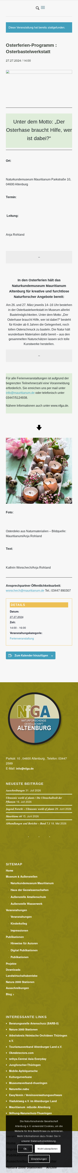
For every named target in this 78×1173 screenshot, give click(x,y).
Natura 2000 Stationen (20, 982)
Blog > (10, 994)
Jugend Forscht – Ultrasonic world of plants (30, 809)
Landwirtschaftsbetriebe (21, 975)
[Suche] (35, 8)
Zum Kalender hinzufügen (31, 655)
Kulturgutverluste (20, 1077)
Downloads (13, 969)
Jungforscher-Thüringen (25, 1065)
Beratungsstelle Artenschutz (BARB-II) (34, 1023)
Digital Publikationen (24, 950)
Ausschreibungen (15, 790)
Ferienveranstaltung (22, 638)
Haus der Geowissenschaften (30, 890)
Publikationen (15, 937)
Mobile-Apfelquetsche (23, 1071)
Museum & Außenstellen (21, 876)
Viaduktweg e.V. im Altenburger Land (33, 1101)
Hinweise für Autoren (24, 943)
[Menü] (44, 7)
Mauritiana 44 (14, 816)
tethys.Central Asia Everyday (27, 1059)
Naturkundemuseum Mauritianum (32, 883)
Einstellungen (39, 1158)
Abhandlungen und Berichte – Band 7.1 (28, 823)
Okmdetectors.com (21, 1053)
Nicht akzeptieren (48, 1148)
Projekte (11, 963)
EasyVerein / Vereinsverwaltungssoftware (35, 1095)
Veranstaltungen (16, 910)
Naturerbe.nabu (19, 1089)
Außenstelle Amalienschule (28, 897)
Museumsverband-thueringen (28, 1083)
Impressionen (19, 930)
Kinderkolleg (19, 923)
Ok (25, 1148)
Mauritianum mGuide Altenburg (29, 1107)
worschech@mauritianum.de (25, 590)
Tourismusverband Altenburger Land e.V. (35, 1047)
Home (9, 870)
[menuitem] (35, 8)
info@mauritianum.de (20, 392)
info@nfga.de (25, 768)
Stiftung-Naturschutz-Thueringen (30, 1113)
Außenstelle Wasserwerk (26, 903)
